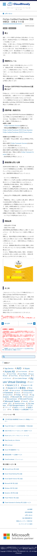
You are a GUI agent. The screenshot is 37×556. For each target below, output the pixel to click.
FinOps (18, 395)
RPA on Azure (8, 445)
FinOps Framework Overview (12, 125)
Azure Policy (14, 375)
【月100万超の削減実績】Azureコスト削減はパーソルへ (19, 420)
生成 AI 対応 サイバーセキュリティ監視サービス (18, 430)
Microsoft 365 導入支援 (11, 483)
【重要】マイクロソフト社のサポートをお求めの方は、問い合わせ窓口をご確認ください (18, 349)
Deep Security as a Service (12, 440)
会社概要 (29, 509)
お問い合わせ (28, 515)
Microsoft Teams (12, 401)
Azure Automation (22, 371)
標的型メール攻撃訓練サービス (24, 409)
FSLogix (26, 394)
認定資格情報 (28, 512)
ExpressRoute (9, 395)
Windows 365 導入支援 (11, 488)
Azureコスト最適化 (16, 388)
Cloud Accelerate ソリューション (14, 459)
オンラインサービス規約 (25, 524)
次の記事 (29, 323)
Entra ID (18, 392)
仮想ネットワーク (19, 407)
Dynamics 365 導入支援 (11, 493)
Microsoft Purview (26, 399)
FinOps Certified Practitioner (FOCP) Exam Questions (18, 130)
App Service (9, 368)
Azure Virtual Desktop (18, 380)
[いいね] (2, 316)
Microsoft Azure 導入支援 (12, 469)
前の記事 (7, 323)
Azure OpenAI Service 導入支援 (13, 478)
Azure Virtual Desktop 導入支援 (13, 474)
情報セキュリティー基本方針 (24, 521)
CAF (6, 390)
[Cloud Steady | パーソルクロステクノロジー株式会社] (18, 4)
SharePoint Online (20, 403)
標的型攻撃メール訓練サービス (13, 454)
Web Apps (30, 405)
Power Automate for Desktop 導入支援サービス (18, 502)
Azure (5, 28)
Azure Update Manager (20, 378)
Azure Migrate (23, 374)
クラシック (8, 407)
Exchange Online (27, 392)
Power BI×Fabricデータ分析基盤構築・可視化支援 (19, 426)
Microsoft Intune (12, 399)
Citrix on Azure (15, 390)
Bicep (30, 388)
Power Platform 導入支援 (12, 497)
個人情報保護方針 (27, 518)
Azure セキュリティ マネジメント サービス (17, 435)
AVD (19, 368)
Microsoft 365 (17, 397)
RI (10, 403)
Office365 (25, 401)
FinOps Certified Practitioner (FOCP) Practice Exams (17, 132)
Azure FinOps (12, 374)
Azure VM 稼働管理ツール (12, 450)
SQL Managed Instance (17, 405)
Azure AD (10, 371)
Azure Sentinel (25, 375)
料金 (10, 409)
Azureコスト (12, 28)
